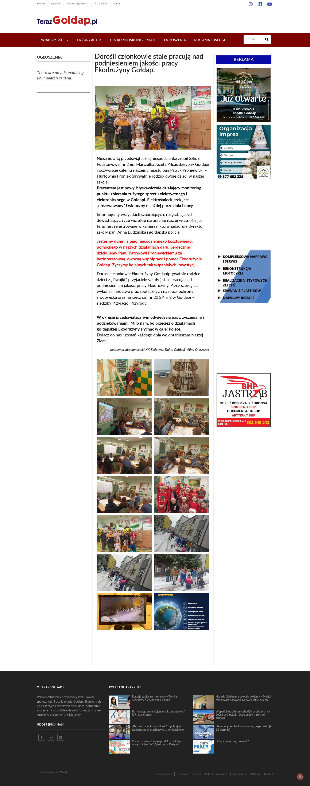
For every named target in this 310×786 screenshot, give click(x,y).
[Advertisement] (197, 19)
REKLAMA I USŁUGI (209, 40)
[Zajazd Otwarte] (244, 121)
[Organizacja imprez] (244, 178)
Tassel (63, 772)
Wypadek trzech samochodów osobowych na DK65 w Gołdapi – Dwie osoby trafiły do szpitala (243, 714)
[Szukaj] (267, 39)
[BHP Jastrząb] (244, 426)
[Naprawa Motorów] (244, 302)
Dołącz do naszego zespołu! (232, 741)
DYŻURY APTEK (89, 40)
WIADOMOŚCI (53, 40)
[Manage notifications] (300, 776)
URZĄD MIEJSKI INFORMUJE (133, 40)
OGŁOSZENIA (175, 40)
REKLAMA (244, 60)
